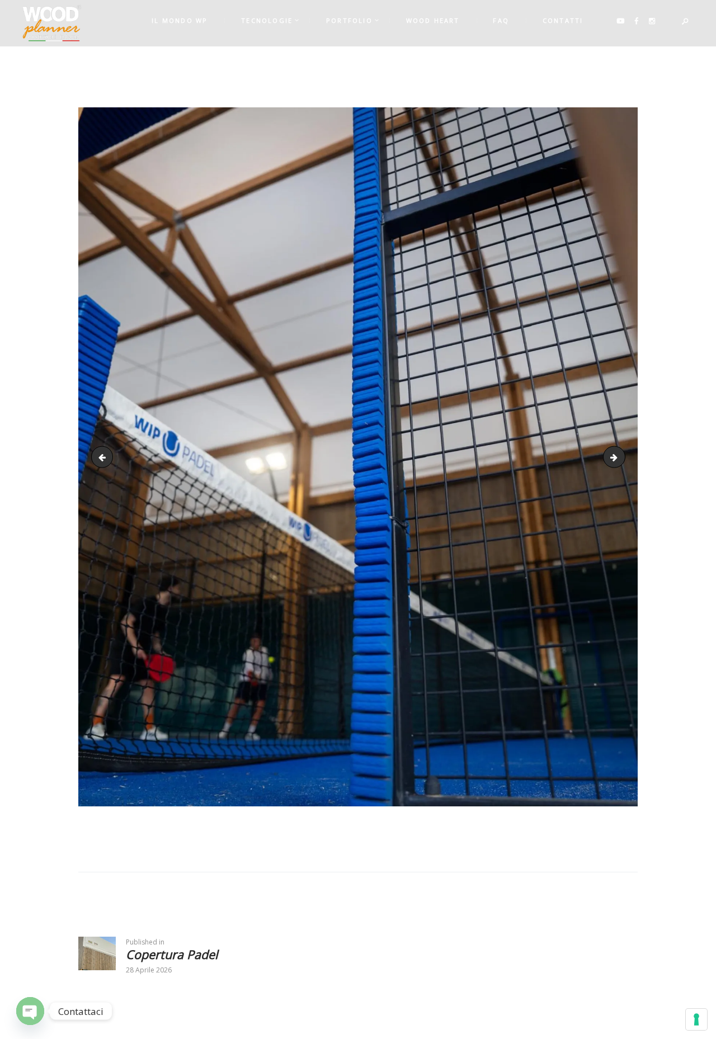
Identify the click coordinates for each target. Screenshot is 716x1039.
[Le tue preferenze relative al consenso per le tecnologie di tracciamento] (696, 1019)
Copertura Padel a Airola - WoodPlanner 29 (620, 456)
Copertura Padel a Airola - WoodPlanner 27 (104, 456)
